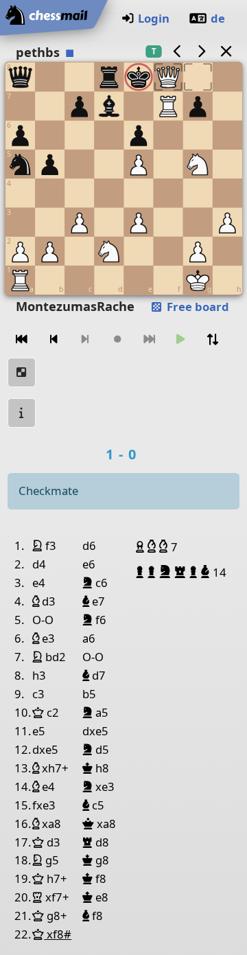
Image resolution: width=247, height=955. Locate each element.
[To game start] (22, 339)
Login (153, 18)
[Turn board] (212, 339)
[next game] (201, 51)
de (218, 18)
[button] (142, 546)
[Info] (22, 413)
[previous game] (177, 51)
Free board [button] (196, 306)
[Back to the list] (225, 51)
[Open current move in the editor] (22, 372)
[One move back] (53, 339)
